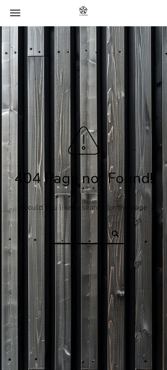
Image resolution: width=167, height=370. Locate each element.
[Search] (112, 232)
